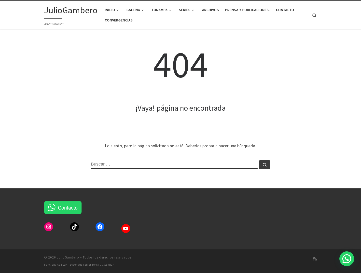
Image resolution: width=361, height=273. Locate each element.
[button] (346, 258)
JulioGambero (68, 257)
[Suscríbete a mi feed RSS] (315, 259)
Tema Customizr (103, 264)
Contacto (68, 207)
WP (65, 264)
